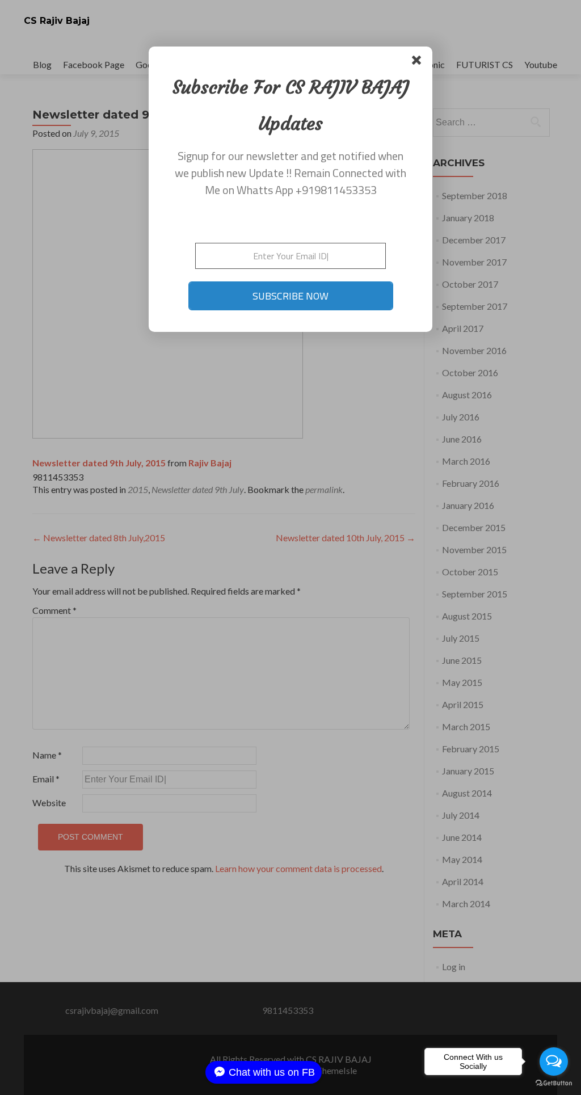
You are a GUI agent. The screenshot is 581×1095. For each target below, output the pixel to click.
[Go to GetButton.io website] (554, 1083)
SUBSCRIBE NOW (290, 296)
